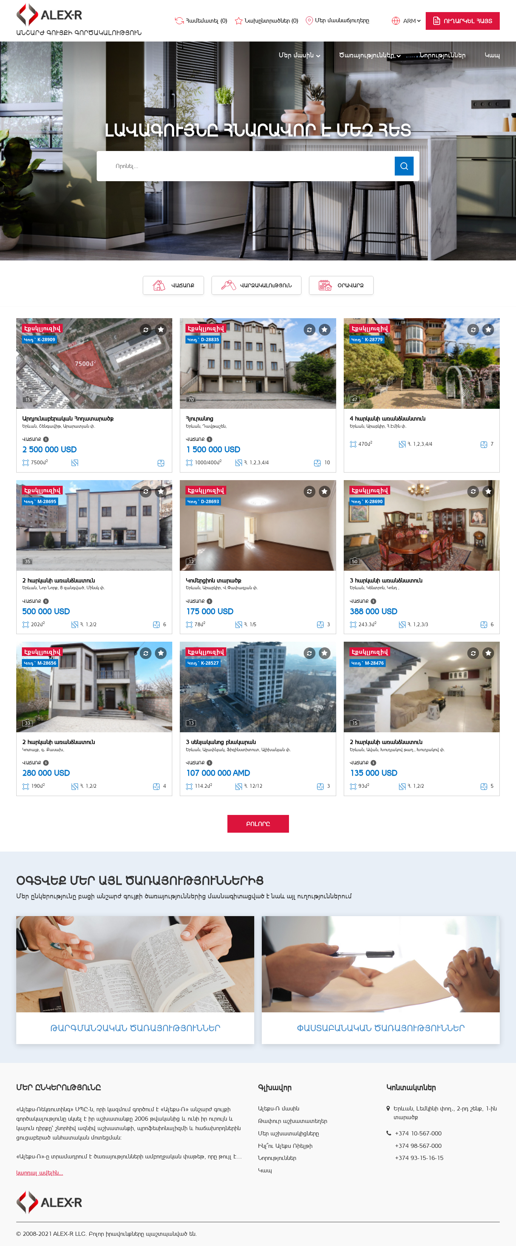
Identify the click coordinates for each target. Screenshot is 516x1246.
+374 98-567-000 (418, 1145)
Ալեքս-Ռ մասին (278, 1108)
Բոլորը (258, 823)
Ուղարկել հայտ (468, 21)
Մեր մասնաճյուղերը (342, 20)
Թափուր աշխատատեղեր (292, 1120)
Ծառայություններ (367, 55)
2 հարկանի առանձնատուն (58, 580)
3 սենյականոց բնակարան (221, 741)
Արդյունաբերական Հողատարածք (68, 418)
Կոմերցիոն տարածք (213, 580)
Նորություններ (443, 55)
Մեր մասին (297, 55)
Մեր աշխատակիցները (288, 1133)
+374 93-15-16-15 (419, 1157)
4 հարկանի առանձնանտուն (387, 418)
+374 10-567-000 (418, 1133)
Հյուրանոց (199, 418)
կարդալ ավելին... (39, 1172)
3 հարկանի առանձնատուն (386, 580)
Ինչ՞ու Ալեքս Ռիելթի (285, 1145)
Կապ (492, 55)
